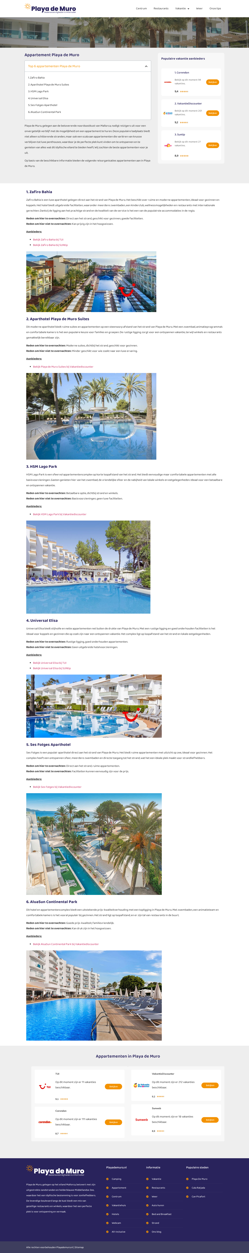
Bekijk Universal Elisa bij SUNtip (52, 668)
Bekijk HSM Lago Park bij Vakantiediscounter (60, 514)
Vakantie (180, 8)
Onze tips (215, 8)
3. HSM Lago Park (38, 91)
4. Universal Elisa (38, 98)
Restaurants (161, 8)
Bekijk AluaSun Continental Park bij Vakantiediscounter (66, 944)
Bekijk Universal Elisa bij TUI (49, 663)
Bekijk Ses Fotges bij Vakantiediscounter (57, 787)
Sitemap (79, 1247)
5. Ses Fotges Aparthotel (42, 105)
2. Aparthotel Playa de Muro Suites (48, 84)
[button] (146, 66)
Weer (199, 8)
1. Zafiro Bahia (36, 77)
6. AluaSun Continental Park (44, 112)
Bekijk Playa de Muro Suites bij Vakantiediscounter (63, 367)
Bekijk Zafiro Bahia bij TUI (48, 239)
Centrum (141, 8)
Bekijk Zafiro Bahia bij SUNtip (50, 245)
